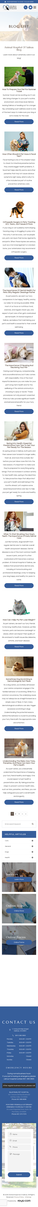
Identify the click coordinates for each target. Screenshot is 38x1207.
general (8, 846)
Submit (19, 1175)
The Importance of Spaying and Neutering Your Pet (19, 366)
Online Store (19, 911)
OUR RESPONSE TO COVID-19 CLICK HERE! (20, 1)
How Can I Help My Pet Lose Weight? (19, 620)
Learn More (19, 879)
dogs (7, 852)
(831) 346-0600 (20, 1035)
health (7, 857)
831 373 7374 (21, 1114)
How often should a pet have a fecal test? (19, 155)
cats (6, 840)
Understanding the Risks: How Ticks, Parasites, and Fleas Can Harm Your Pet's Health (19, 763)
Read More (19, 122)
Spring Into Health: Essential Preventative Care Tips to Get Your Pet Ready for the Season (19, 445)
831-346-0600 (28, 1079)
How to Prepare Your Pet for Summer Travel (19, 90)
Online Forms (19, 942)
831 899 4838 (21, 1099)
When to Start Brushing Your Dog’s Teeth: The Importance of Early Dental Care (19, 536)
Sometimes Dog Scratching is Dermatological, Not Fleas (19, 680)
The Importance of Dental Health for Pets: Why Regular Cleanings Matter (19, 291)
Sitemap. (28, 1197)
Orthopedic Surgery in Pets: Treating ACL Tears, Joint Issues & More (19, 223)
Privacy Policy (19, 1197)
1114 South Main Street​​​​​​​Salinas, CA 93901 (20, 1030)
